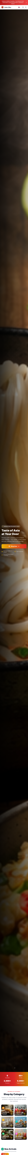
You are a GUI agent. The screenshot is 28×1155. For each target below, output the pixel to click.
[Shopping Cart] (23, 7)
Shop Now (14, 546)
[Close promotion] (26, 2)
